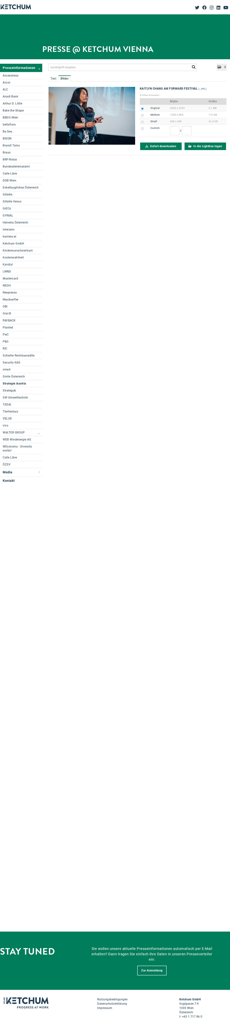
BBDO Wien (10, 117)
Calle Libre (10, 173)
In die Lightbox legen (207, 146)
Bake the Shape (13, 110)
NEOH (7, 285)
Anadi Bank (10, 96)
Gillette (7, 194)
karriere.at (9, 236)
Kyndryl (8, 264)
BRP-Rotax (10, 159)
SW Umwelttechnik (15, 397)
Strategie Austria (14, 383)
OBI (5, 306)
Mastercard (10, 278)
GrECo (7, 208)
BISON (7, 138)
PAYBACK (9, 320)
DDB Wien (9, 180)
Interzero (9, 229)
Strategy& (9, 390)
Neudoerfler (11, 299)
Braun (7, 152)
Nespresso (10, 292)
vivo (5, 425)
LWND (7, 271)
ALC (5, 89)
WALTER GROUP (14, 432)
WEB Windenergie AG (17, 439)
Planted (8, 327)
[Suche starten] (193, 66)
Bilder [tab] (65, 78)
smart (7, 369)
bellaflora (9, 124)
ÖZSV (6, 464)
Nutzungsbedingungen (112, 999)
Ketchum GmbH (13, 243)
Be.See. (8, 131)
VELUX (7, 418)
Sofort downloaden (162, 146)
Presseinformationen (19, 68)
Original (155, 108)
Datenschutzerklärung (112, 1003)
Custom (155, 128)
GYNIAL (8, 215)
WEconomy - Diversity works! (17, 448)
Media (7, 472)
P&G (6, 341)
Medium (155, 114)
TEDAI (7, 404)
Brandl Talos (11, 145)
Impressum (104, 1008)
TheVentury (10, 411)
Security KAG (11, 362)
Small (153, 121)
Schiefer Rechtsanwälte (18, 355)
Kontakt (9, 480)
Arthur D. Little (12, 103)
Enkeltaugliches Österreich (20, 187)
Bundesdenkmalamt (16, 166)
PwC (6, 334)
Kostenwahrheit (13, 257)
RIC (5, 348)
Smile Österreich (14, 376)
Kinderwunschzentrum (18, 250)
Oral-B (7, 313)
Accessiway (11, 75)
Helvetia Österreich (15, 222)
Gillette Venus (12, 201)
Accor (6, 82)
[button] (222, 67)
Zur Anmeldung (152, 970)
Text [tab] (53, 78)
